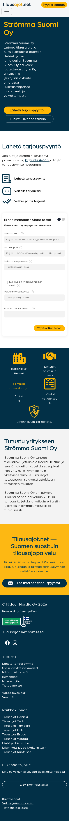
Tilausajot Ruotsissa (16, 751)
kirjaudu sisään (37, 160)
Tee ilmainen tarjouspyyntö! (40, 583)
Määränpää (12, 247)
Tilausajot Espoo (14, 734)
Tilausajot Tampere (16, 725)
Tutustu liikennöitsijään (30, 119)
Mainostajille (11, 681)
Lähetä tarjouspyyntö (29, 110)
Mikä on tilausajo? (15, 672)
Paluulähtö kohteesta (18, 291)
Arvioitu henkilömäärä (18, 308)
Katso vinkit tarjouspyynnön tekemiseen (28, 225)
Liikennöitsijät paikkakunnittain (24, 747)
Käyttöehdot (11, 799)
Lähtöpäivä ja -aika (17, 261)
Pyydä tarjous (55, 5)
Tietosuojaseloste (15, 807)
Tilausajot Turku (13, 721)
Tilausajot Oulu (13, 730)
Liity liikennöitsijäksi (36, 784)
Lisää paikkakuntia (15, 743)
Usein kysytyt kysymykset (20, 668)
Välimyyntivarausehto (17, 803)
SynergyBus (28, 611)
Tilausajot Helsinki (15, 716)
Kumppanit (9, 676)
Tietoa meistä (12, 685)
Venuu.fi (8, 697)
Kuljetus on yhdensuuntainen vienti (25, 284)
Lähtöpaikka (13, 233)
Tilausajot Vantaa (15, 738)
